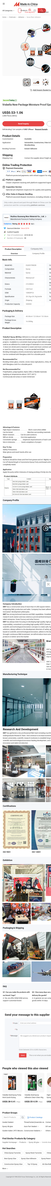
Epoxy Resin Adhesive (34, 17)
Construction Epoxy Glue (13, 1164)
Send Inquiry (23, 124)
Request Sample (41, 129)
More (4, 1168)
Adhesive (21, 17)
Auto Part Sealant (30, 1126)
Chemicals (12, 17)
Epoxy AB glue (7, 1126)
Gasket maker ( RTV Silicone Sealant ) (13, 1130)
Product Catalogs (35, 1117)
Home (4, 17)
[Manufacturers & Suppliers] (25, 4)
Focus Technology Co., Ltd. (30, 1177)
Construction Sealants (32, 1130)
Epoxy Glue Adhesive (28, 1158)
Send (23, 1055)
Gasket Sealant (8, 1122)
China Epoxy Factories (12, 1153)
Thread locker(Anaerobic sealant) (35, 1122)
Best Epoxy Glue (10, 1158)
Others (48, 1130)
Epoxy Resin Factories (34, 1153)
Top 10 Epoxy (32, 1164)
